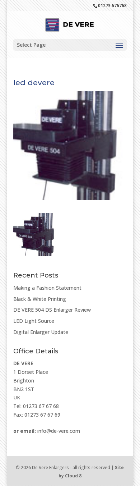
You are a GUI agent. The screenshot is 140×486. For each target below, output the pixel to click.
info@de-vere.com (58, 430)
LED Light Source (33, 320)
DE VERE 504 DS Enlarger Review (52, 309)
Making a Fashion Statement (47, 287)
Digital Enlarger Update (40, 332)
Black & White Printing (39, 298)
